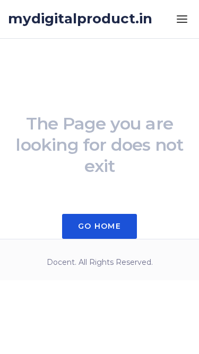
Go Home (99, 226)
